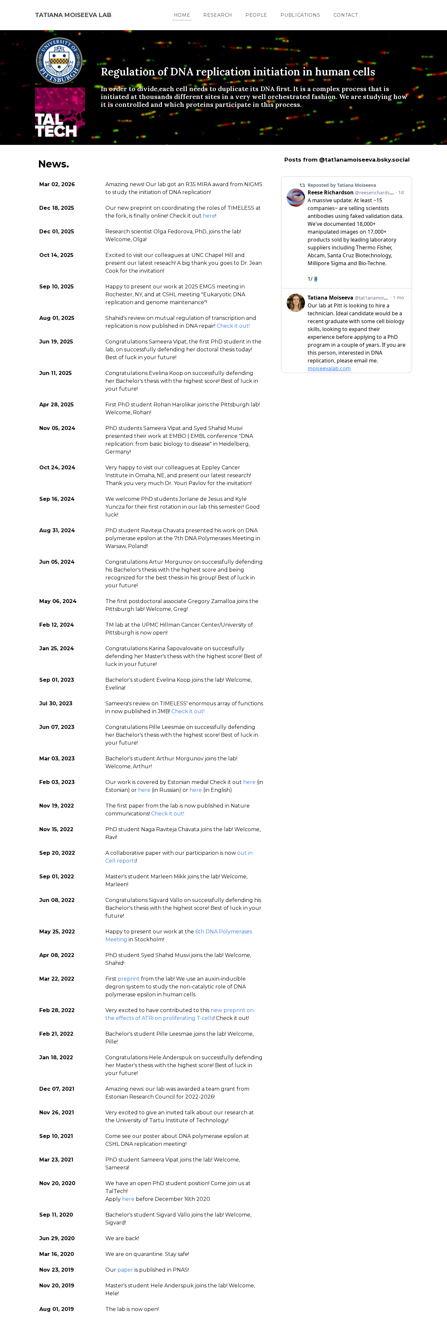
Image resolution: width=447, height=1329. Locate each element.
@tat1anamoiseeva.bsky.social (364, 159)
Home (182, 15)
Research (217, 15)
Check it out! (233, 326)
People (256, 15)
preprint (129, 979)
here (209, 216)
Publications (300, 15)
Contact (345, 15)
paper (125, 1270)
